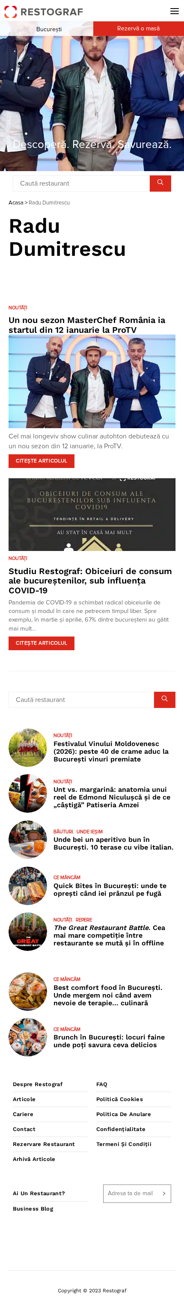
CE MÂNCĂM (66, 877)
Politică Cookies (119, 1099)
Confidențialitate (121, 1129)
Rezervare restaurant (44, 1144)
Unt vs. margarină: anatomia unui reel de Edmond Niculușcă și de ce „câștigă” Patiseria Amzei (111, 797)
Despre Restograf (37, 1084)
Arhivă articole (34, 1159)
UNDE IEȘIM (90, 831)
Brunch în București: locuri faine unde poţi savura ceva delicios (109, 1041)
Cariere (23, 1114)
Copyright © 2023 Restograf (92, 1290)
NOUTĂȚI (18, 307)
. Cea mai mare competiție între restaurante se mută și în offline (109, 935)
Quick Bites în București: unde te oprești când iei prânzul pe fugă (109, 889)
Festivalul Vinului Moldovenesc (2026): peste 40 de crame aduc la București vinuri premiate (111, 751)
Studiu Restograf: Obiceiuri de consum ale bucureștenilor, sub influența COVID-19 (90, 580)
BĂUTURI (63, 831)
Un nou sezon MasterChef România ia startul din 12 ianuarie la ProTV (87, 325)
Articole (24, 1099)
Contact (24, 1129)
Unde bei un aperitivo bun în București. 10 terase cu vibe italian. (113, 843)
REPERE (84, 920)
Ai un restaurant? (39, 1193)
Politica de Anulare (123, 1114)
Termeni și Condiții (123, 1144)
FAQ (102, 1084)
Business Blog (33, 1208)
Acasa (16, 203)
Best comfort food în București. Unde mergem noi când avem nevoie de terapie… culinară (108, 995)
